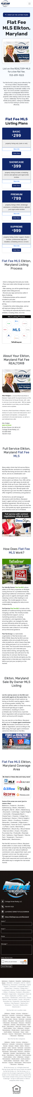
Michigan (28, 1021)
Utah (26, 1032)
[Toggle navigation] (29, 3)
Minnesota (6, 1022)
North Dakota (8, 1028)
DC (3, 1017)
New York (18, 1026)
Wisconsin (14, 1035)
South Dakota (8, 1032)
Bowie (3, 983)
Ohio (14, 1028)
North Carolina (26, 1026)
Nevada (13, 1024)
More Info (16, 149)
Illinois (29, 1017)
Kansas (15, 1019)
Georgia (13, 1017)
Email (3, 929)
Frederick (11, 981)
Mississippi (14, 1022)
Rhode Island (15, 1030)
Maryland (11, 1021)
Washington (18, 1034)
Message (4, 944)
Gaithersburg (26, 981)
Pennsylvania (6, 1030)
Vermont (4, 1034)
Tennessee (16, 1032)
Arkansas (25, 1013)
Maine (5, 1021)
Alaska (13, 1013)
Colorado (12, 1015)
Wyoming (20, 1035)
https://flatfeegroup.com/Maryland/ (17, 917)
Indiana (5, 1019)
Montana (28, 1022)
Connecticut (19, 1015)
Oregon (27, 1028)
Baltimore (4, 981)
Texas (22, 1032)
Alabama (7, 1013)
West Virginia (27, 1034)
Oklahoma (20, 1028)
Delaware (27, 1015)
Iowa (10, 1019)
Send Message (6, 966)
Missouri (21, 1022)
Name (3, 921)
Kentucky (21, 1019)
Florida (7, 1017)
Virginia (11, 1034)
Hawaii (19, 1017)
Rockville (18, 981)
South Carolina (25, 1030)
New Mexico (10, 1026)
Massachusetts (19, 1021)
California (5, 1015)
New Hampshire (21, 1024)
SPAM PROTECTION (6, 958)
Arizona (18, 1013)
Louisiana (28, 1019)
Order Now (16, 153)
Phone (3, 936)
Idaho (24, 1017)
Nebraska (6, 1024)
